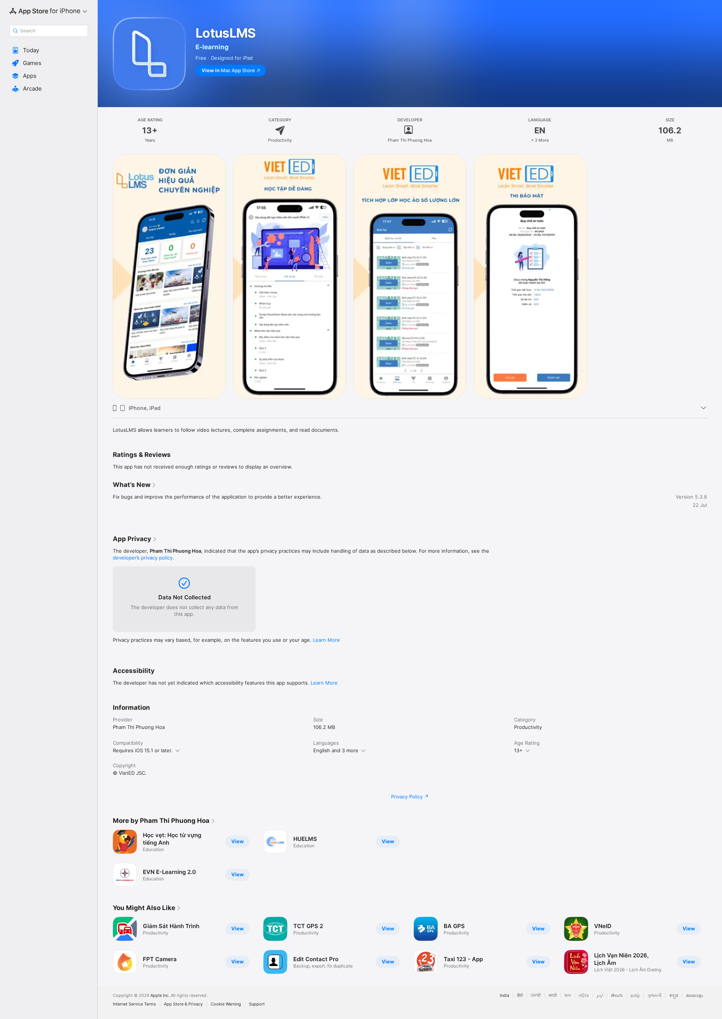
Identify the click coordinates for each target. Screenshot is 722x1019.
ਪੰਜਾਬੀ (536, 995)
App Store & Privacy (183, 1004)
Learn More (326, 640)
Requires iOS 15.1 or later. (143, 750)
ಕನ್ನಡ (673, 995)
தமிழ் (635, 995)
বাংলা (567, 995)
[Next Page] (714, 945)
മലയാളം (694, 995)
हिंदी (520, 995)
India (504, 995)
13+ (518, 750)
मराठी (553, 995)
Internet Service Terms (134, 1004)
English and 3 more (335, 750)
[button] (49, 50)
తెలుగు (617, 995)
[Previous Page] (105, 945)
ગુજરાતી (654, 995)
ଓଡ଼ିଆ (584, 995)
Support (257, 1004)
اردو (600, 995)
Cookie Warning (226, 1004)
